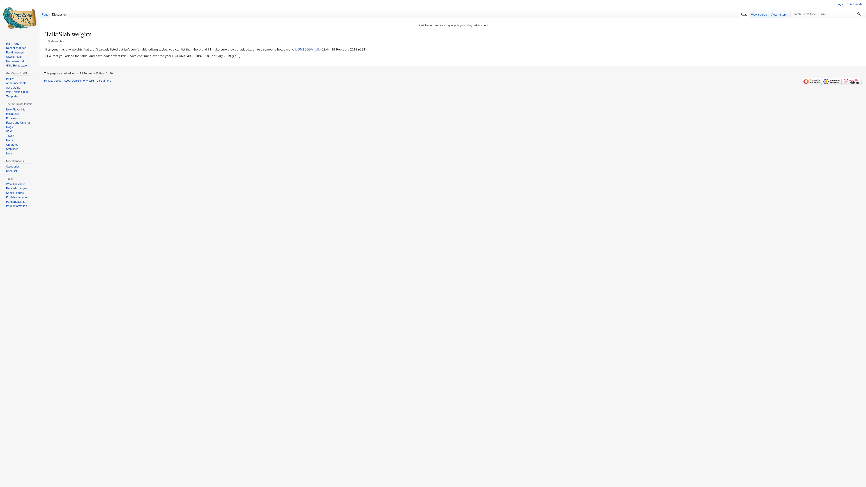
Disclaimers (104, 80)
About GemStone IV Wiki (79, 80)
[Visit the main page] (20, 18)
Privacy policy (52, 80)
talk (317, 49)
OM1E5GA (305, 49)
